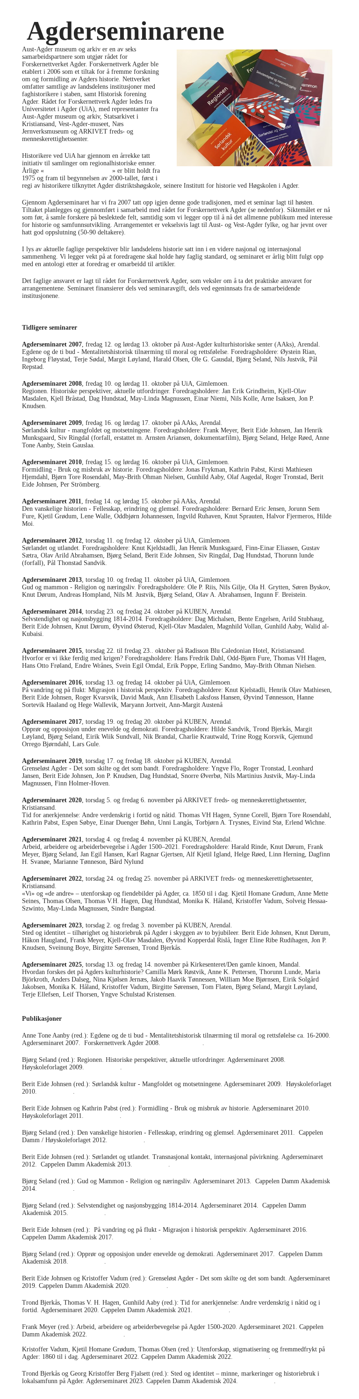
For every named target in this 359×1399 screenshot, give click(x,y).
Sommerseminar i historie (78, 170)
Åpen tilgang (103, 1067)
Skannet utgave (182, 1042)
